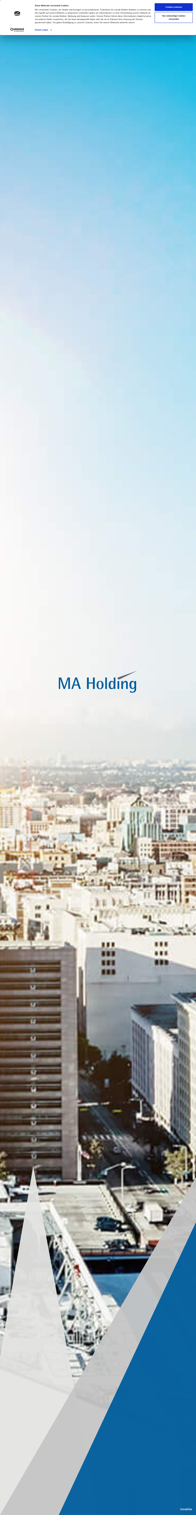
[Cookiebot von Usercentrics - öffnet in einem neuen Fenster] (17, 30)
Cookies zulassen (174, 7)
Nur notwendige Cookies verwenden (173, 17)
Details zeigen (41, 30)
